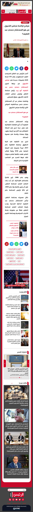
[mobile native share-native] (26, 68)
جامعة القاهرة (10, 252)
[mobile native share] (7, 244)
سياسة (25, 22)
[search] (3, 11)
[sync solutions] (16, 509)
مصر (19, 261)
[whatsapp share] (12, 68)
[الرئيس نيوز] (16, 494)
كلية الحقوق (12, 261)
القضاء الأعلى (19, 252)
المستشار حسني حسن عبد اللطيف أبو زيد (15, 264)
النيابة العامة (21, 255)
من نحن (24, 503)
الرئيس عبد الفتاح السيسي (15, 249)
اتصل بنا (9, 503)
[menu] (30, 11)
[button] (19, 377)
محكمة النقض (10, 258)
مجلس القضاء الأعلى (10, 255)
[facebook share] (21, 68)
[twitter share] (16, 68)
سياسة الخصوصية (17, 503)
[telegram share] (7, 68)
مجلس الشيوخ (19, 258)
